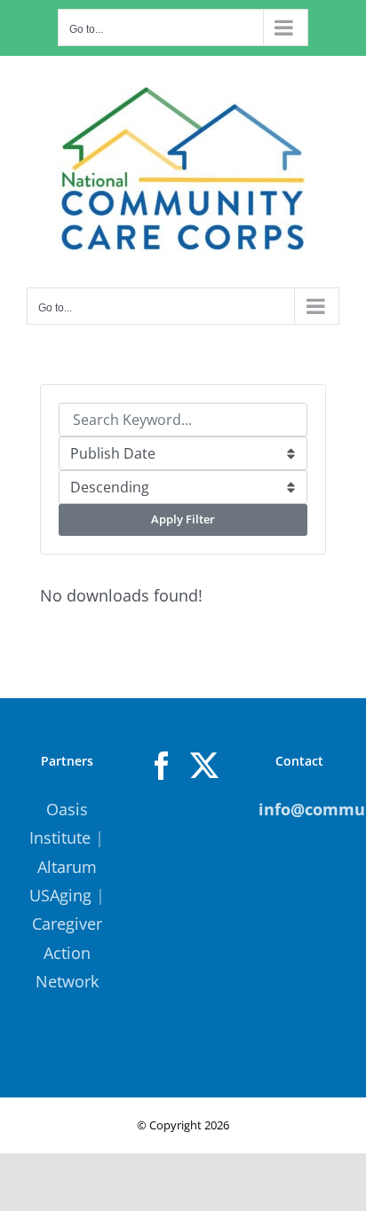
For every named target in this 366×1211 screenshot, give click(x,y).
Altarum (67, 866)
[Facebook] (161, 765)
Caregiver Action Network (67, 952)
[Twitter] (204, 765)
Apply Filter (183, 519)
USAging (60, 895)
